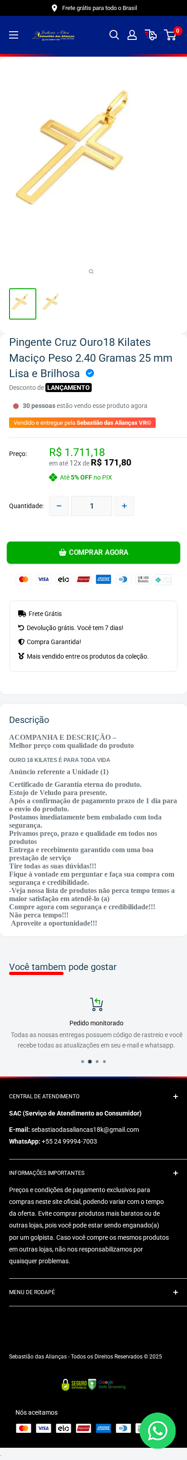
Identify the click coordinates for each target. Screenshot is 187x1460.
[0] (170, 34)
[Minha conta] (132, 35)
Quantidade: (26, 505)
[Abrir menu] (13, 35)
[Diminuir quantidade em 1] (59, 506)
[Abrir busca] (114, 35)
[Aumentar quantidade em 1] (124, 506)
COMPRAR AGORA (98, 552)
